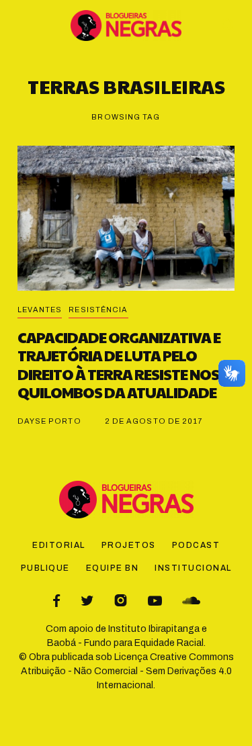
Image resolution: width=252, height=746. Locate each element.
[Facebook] (56, 601)
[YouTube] (155, 601)
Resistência (98, 310)
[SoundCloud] (191, 601)
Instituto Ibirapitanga (154, 629)
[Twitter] (87, 601)
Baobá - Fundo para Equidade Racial (125, 643)
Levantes (39, 310)
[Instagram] (121, 601)
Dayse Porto (49, 421)
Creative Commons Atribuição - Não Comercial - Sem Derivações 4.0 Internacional (127, 671)
